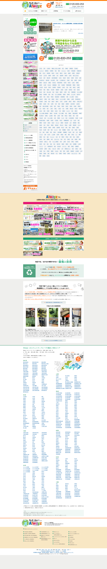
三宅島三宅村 (25, 426)
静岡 (56, 549)
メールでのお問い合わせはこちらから (76, 7)
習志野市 (25, 442)
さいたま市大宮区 (45, 467)
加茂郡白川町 (77, 477)
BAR (80, 129)
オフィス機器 (61, 113)
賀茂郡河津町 (77, 447)
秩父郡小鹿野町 (26, 499)
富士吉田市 (67, 375)
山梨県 (68, 151)
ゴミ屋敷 (53, 134)
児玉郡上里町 (35, 501)
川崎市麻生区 (25, 374)
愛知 (59, 549)
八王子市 (45, 75)
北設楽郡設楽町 (59, 427)
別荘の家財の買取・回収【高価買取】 (30, 535)
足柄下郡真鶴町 (26, 390)
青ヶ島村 (25, 427)
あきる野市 (53, 80)
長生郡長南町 (35, 460)
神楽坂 (80, 132)
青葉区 (49, 82)
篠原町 (61, 92)
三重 (68, 549)
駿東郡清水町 (67, 450)
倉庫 (70, 136)
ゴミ (76, 134)
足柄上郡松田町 (45, 387)
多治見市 (57, 460)
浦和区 (64, 94)
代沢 (65, 139)
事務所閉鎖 (73, 92)
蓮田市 (43, 487)
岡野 (40, 155)
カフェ (79, 125)
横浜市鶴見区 (25, 362)
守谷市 (41, 139)
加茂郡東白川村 (59, 479)
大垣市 (66, 458)
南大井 (41, 92)
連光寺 (80, 80)
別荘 (54, 143)
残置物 (48, 139)
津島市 (75, 404)
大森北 (49, 122)
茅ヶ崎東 (55, 113)
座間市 (73, 73)
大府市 (66, 411)
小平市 (61, 101)
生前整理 (54, 87)
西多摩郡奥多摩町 (35, 423)
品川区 (78, 89)
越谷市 (24, 481)
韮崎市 (75, 377)
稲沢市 (66, 410)
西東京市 (25, 421)
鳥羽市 (57, 488)
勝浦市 (43, 442)
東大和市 (34, 417)
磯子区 (61, 73)
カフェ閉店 (72, 96)
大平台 (60, 77)
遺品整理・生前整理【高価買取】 (30, 533)
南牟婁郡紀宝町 (68, 497)
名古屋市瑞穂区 (68, 396)
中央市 (57, 382)
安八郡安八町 (67, 472)
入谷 (70, 122)
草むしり (55, 538)
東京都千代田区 (42, 120)
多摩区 (44, 155)
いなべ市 (76, 488)
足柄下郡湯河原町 (35, 390)
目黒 (44, 110)
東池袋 (78, 84)
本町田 (72, 77)
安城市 (57, 407)
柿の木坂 (59, 146)
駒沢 (52, 129)
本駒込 (66, 125)
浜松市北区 (67, 435)
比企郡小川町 (35, 495)
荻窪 (66, 117)
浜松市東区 (67, 433)
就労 (63, 68)
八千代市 (43, 443)
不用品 (72, 134)
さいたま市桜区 (45, 468)
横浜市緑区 (25, 368)
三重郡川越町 (58, 493)
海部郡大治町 (58, 422)
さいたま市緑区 (45, 470)
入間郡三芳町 (44, 492)
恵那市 (57, 463)
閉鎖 (62, 115)
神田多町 (74, 125)
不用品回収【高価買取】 (28, 531)
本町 (40, 106)
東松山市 (34, 476)
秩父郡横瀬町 (25, 498)
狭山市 (24, 478)
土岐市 (75, 463)
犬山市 (57, 408)
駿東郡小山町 (58, 452)
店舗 (45, 134)
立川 (40, 132)
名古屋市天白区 (59, 400)
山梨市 (57, 377)
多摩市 (75, 80)
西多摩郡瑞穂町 (35, 421)
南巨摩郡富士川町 (77, 383)
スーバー (55, 129)
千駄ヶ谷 (61, 125)
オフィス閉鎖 (79, 92)
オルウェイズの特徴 (32, 11)
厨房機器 (74, 143)
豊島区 (74, 84)
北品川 (53, 122)
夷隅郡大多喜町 (45, 460)
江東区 (45, 101)
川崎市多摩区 (35, 373)
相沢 (44, 92)
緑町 (80, 77)
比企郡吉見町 (25, 496)
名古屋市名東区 (77, 399)
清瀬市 (43, 417)
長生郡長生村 (35, 459)
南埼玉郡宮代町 (26, 503)
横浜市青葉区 (59, 82)
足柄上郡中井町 (26, 387)
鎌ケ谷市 (43, 445)
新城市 (75, 410)
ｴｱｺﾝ (57, 153)
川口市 (24, 473)
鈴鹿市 (75, 485)
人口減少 (48, 68)
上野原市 (67, 380)
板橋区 (77, 82)
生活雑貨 (63, 84)
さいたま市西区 (26, 467)
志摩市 (57, 490)
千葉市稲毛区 (44, 432)
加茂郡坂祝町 (58, 475)
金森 (47, 136)
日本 (44, 68)
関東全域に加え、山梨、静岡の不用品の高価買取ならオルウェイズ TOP (35, 14)
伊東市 (75, 438)
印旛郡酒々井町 (26, 454)
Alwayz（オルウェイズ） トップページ (30, 528)
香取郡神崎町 (44, 454)
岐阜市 (57, 458)
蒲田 (55, 106)
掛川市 (66, 441)
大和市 (59, 108)
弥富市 (66, 418)
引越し (49, 148)
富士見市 (25, 487)
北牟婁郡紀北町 (77, 496)
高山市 (75, 458)
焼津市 (54, 75)
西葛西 (63, 103)
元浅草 (66, 89)
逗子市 (33, 379)
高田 (64, 151)
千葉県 (77, 127)
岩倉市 (57, 414)
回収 (43, 132)
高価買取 (64, 551)
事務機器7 (65, 132)
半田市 (75, 402)
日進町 (75, 106)
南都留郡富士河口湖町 (60, 388)
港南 (77, 115)
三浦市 (43, 379)
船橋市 (67, 143)
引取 (50, 141)
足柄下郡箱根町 (54, 77)
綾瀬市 (69, 73)
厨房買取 (48, 73)
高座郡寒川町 (25, 385)
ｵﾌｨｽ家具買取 (71, 117)
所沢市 (69, 82)
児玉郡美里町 (44, 499)
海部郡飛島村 (77, 422)
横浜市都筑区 (44, 370)
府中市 (76, 77)
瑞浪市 (66, 461)
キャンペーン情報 (29, 135)
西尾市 (66, 407)
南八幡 (45, 129)
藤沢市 (53, 101)
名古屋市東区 (67, 393)
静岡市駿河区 (67, 432)
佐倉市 (24, 440)
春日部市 (43, 476)
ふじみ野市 (44, 490)
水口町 (70, 75)
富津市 (33, 446)
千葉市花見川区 (35, 432)
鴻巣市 (43, 478)
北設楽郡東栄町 (68, 427)
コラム (27, 159)
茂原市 (33, 438)
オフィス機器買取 (29, 140)
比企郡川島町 (44, 495)
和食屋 (64, 153)
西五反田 (66, 122)
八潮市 (43, 485)
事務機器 (64, 129)
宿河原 (48, 155)
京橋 (55, 117)
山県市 (75, 465)
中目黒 (76, 117)
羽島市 (75, 461)
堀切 (73, 148)
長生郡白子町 (44, 459)
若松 (70, 143)
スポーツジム (56, 139)
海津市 (75, 468)
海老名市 (80, 108)
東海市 (57, 411)
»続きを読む (80, 33)
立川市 (41, 75)
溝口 (74, 115)
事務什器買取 (75, 113)
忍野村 (68, 153)
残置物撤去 (55, 84)
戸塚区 (58, 106)
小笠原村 (34, 427)
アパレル (41, 134)
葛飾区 (63, 110)
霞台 (53, 92)
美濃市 (57, 461)
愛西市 (66, 416)
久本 (62, 148)
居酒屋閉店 (63, 96)
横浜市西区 (44, 362)
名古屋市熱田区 (77, 396)
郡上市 (57, 468)
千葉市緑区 (34, 434)
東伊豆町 (52, 153)
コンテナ (68, 110)
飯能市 (33, 474)
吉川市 (33, 490)
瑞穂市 (57, 466)
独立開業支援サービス (73, 544)
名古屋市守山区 (59, 399)
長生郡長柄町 (25, 460)
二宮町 (45, 84)
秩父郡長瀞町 (44, 498)
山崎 (52, 139)
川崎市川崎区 (25, 371)
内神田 (76, 139)
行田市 (33, 473)
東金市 (33, 440)
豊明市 (66, 414)
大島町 (43, 423)
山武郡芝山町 (25, 457)
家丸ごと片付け (76, 75)
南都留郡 (72, 151)
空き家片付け (42, 80)
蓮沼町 (41, 84)
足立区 (56, 110)
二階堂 (64, 141)
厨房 (48, 129)
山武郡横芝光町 (35, 457)
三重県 (57, 482)
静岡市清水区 (77, 432)
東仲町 (68, 94)
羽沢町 (41, 143)
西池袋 (73, 127)
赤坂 (52, 94)
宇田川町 (41, 141)
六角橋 (41, 151)
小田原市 (43, 377)
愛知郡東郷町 (77, 419)
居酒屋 (54, 127)
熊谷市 (43, 471)
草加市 (43, 479)
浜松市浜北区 (77, 435)
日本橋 (41, 127)
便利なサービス (56, 531)
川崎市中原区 (44, 371)
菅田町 (45, 153)
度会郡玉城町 (67, 494)
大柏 (44, 139)
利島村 (24, 424)
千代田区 (56, 120)
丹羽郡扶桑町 (77, 421)
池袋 (60, 129)
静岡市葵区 (58, 432)
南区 (66, 113)
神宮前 (52, 96)
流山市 (33, 443)
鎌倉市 (41, 82)
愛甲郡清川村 (25, 391)
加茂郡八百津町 (68, 477)
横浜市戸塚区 (25, 366)
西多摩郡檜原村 (26, 423)
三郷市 (33, 487)
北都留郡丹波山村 (77, 388)
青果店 (68, 139)
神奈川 (43, 549)
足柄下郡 (58, 143)
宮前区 (76, 148)
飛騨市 (66, 466)
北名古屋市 (58, 418)
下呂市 (66, 468)
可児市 (66, 465)
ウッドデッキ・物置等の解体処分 (59, 543)
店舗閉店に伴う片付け (50, 551)
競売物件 (59, 87)
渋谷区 (48, 96)
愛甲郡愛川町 (44, 390)
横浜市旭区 (44, 366)
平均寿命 (76, 68)
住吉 (44, 151)
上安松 (73, 82)
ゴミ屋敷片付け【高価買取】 (29, 539)
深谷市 (24, 479)
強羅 (69, 146)
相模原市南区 (25, 376)
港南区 (46, 115)
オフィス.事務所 (55, 141)
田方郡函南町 (58, 450)
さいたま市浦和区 (26, 470)
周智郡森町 (58, 454)
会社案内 (71, 540)
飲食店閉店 (57, 96)
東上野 (70, 132)
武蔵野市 (67, 103)
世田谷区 (70, 89)
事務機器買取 (66, 120)
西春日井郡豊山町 (59, 421)
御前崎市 (57, 446)
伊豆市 (75, 444)
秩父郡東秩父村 (35, 499)
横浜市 (53, 73)
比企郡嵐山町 (25, 495)
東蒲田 (49, 127)
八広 (40, 108)
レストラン (64, 146)
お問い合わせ (78, 11)
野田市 (63, 136)
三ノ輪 (81, 117)
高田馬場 (74, 122)
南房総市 (25, 451)
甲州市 (75, 380)
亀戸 (49, 101)
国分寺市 (25, 415)
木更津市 (34, 437)
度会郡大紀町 (58, 496)
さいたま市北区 (35, 467)
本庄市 (24, 476)
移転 (78, 122)
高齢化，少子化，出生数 (56, 68)
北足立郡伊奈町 (35, 492)
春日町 (45, 103)
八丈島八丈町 (44, 426)
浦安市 (43, 446)
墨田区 (79, 106)
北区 (72, 110)
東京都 (64, 77)
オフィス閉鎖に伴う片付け (31, 142)
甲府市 (57, 375)
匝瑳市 (33, 451)
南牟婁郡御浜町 (59, 497)
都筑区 (51, 113)
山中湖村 (77, 151)
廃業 (69, 134)
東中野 (52, 120)
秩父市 (43, 473)
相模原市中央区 (45, 374)
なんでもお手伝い (57, 542)
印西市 (24, 449)
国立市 (41, 89)
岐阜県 (57, 457)
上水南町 (65, 101)
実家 (48, 153)
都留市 (75, 375)
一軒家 (51, 108)
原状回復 (58, 127)
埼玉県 (65, 82)
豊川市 (66, 404)
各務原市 (57, 465)
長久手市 (67, 419)
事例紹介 (27, 161)
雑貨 (79, 139)
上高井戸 (41, 99)
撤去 (66, 127)
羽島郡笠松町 (67, 469)
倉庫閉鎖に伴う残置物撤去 (31, 145)
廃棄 (79, 134)
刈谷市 (66, 405)
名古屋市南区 (77, 397)
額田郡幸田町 (77, 425)
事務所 (52, 125)
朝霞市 (33, 482)
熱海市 (66, 75)
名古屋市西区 (58, 394)
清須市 (75, 416)
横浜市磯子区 (25, 365)
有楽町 (48, 120)
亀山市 (75, 486)
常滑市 (66, 408)
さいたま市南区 (35, 470)
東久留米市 (25, 418)
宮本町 (68, 129)
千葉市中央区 (25, 432)
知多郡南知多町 (77, 424)
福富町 (52, 151)
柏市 (33, 442)
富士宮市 (67, 438)
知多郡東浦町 (67, 424)
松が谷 (49, 134)
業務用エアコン (67, 148)
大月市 (66, 377)
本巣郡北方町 (77, 474)
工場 (44, 125)
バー (45, 146)
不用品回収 (73, 70)
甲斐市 (75, 378)
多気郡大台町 (58, 494)
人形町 (58, 115)
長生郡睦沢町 (25, 459)
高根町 (70, 113)
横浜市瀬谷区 (35, 368)
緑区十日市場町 (45, 106)
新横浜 (41, 136)
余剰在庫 (56, 125)
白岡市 (24, 492)
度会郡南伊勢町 (68, 496)
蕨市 (33, 481)
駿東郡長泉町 (77, 450)
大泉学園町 (60, 132)
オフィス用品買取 (58, 94)
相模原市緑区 (35, 374)
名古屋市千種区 (59, 393)
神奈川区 (71, 108)
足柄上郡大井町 (35, 387)
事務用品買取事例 (29, 137)
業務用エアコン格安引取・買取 (56, 552)
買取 (40, 73)
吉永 (57, 75)
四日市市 (67, 483)
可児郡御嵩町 (67, 479)
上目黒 (72, 99)
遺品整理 (61, 75)
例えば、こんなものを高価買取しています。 (54, 340)
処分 (44, 136)
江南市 (75, 408)
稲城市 (24, 420)
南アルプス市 (58, 378)
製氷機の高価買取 (45, 552)
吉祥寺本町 (73, 103)
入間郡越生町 (35, 493)
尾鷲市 (66, 486)
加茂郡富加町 (67, 475)
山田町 (45, 148)
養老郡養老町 (77, 469)
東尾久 (73, 141)
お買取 (78, 87)
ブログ (27, 156)
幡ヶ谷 (63, 127)
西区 (70, 87)
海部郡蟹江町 (67, 422)
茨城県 (78, 136)
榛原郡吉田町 (67, 452)
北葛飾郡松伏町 (45, 503)
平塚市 (68, 80)
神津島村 (43, 424)
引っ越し (56, 151)
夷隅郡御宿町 (25, 462)
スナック (41, 146)
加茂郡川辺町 (77, 475)
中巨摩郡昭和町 (59, 385)
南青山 (66, 115)
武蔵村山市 (34, 418)
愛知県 (57, 391)
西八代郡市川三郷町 (69, 382)
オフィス (57, 122)
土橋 (80, 148)
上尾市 (33, 479)
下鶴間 (67, 108)
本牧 (61, 151)
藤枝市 (75, 441)
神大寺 (76, 108)
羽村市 (33, 420)
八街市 (43, 448)
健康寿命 (46, 70)
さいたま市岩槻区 (26, 471)
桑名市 (66, 485)
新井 (49, 99)
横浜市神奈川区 (35, 362)
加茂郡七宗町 (58, 477)
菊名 (47, 143)
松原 (74, 89)
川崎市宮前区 (44, 373)
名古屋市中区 (77, 394)
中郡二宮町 (44, 385)
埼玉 (46, 549)
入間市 (65, 92)
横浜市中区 (25, 363)
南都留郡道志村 (68, 385)
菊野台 (74, 101)
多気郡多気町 (67, 493)
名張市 (57, 486)
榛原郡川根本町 (77, 452)
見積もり (46, 141)
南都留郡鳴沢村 (77, 386)
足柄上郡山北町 (26, 388)
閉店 (59, 103)
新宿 (78, 120)
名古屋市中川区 (59, 397)
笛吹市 (57, 380)
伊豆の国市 (76, 446)
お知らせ (27, 154)
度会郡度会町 (77, 494)
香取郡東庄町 (35, 456)
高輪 (55, 115)
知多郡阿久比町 (59, 424)
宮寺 (69, 92)
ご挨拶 (25, 124)
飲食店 (41, 125)
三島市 (68, 70)
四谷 (73, 132)
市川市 (41, 129)
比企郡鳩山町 (35, 496)
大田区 (51, 106)
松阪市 (57, 485)
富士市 (41, 77)
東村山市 (43, 413)
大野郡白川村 (77, 479)
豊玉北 (57, 99)
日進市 (75, 414)
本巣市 (75, 466)
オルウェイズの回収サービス (74, 533)
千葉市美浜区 (44, 434)
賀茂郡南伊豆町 (59, 449)
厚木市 (49, 87)
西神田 (60, 153)
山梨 (51, 549)
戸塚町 (63, 106)
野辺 (57, 80)
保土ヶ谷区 (49, 92)
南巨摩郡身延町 (59, 383)
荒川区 (68, 141)
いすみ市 (34, 452)
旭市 (42, 440)
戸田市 (43, 481)
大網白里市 (44, 452)
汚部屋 (58, 134)
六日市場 (41, 148)
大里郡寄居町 (44, 501)
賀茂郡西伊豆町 (77, 449)
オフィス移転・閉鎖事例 (44, 113)
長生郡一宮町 (44, 457)
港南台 (72, 146)
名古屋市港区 (67, 397)
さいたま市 (73, 94)
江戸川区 (41, 87)
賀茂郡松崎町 (67, 449)
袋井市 (66, 443)
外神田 (47, 132)
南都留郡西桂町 (77, 385)
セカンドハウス (74, 153)
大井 (77, 132)
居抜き (55, 132)
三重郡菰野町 (67, 491)
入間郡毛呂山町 (26, 493)
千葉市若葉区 (25, 434)
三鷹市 (52, 103)
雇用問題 (71, 68)
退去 (74, 136)
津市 (57, 483)
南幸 (45, 117)
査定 (55, 70)
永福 (72, 139)
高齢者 (66, 68)
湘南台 (57, 101)
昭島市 (43, 410)
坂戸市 (24, 489)
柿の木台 (54, 82)
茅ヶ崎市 (52, 89)
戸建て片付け (79, 101)
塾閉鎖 (58, 117)
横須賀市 (34, 376)
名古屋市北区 (77, 393)
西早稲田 (45, 94)
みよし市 (76, 418)
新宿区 (41, 94)
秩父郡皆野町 (35, 498)
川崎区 (71, 106)
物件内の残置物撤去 (29, 147)
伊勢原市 (78, 73)
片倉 (56, 136)
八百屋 (79, 143)
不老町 (48, 110)
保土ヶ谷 (54, 148)
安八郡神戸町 (77, 471)
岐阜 (65, 549)
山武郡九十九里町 (45, 456)
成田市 (43, 438)
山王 (71, 120)
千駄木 (48, 125)
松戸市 (43, 437)
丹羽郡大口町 (67, 421)
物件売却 (47, 80)
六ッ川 (63, 117)
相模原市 (57, 89)
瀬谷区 (48, 89)
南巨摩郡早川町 (77, 382)
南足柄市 (25, 384)
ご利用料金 (55, 11)
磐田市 (75, 439)
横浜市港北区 (44, 365)
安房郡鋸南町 (35, 462)
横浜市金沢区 (35, 365)
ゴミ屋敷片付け (62, 80)
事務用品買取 (68, 84)
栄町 (51, 132)
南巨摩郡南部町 (68, 383)
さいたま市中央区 (35, 468)
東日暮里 (41, 101)
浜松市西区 (76, 433)
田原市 (57, 416)
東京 (40, 549)
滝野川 (76, 110)
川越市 (41, 96)
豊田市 (75, 405)
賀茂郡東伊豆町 (68, 447)
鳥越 (51, 143)
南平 (47, 108)
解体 (59, 70)
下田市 (75, 443)
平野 (79, 153)
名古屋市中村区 (68, 394)
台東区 (62, 89)
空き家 (57, 73)
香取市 (43, 451)
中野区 (45, 99)
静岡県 (49, 75)
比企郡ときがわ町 (45, 496)
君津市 (24, 446)
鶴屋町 (80, 113)
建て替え (78, 94)
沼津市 (66, 436)
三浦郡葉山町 (44, 384)
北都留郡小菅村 (68, 388)
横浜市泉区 (25, 370)
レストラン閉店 (63, 99)
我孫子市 (25, 445)
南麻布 (62, 122)
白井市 (33, 449)
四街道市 (25, 448)
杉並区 (76, 96)
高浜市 (75, 413)
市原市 (24, 443)
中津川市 (76, 460)
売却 (44, 143)
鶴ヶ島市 (43, 489)
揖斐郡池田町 (67, 474)
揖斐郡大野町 (58, 474)
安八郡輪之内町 (59, 472)
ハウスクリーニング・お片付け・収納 (60, 536)
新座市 (33, 484)
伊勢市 (75, 483)
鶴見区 (52, 110)
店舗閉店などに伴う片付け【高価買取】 (31, 537)
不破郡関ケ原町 (68, 471)
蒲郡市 (75, 407)
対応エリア (71, 535)
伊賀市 (66, 490)
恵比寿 (45, 122)
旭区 (44, 89)
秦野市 (41, 103)
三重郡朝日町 (77, 491)
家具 (59, 84)
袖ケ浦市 (34, 448)
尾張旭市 (67, 413)
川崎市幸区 (34, 371)
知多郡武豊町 (67, 425)
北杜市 (66, 378)
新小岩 (45, 87)
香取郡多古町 (25, 456)
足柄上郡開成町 (35, 388)
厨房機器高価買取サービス (45, 533)
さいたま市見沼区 (26, 468)
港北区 (57, 92)
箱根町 (63, 143)
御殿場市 (77, 146)
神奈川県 (48, 77)
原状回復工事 (50, 146)
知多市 (75, 411)
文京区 (63, 87)
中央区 (65, 73)
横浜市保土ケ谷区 (45, 363)
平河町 (76, 129)
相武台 (74, 87)
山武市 (24, 452)
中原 (56, 103)
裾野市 (57, 444)
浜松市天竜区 (58, 436)
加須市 (43, 474)
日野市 (44, 108)
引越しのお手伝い (57, 540)
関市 (66, 460)
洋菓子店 (45, 127)
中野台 (67, 136)
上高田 (70, 125)
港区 (49, 94)
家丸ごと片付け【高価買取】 (29, 540)
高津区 (70, 115)
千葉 (49, 549)
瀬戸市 (66, 402)
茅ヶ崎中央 (41, 115)
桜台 (61, 139)
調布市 (70, 101)
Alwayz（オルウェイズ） (69, 552)
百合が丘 (49, 84)
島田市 (57, 439)
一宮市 (57, 402)
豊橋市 (66, 400)
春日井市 (57, 404)
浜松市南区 (58, 435)
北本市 (33, 485)
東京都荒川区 (77, 99)
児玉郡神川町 (25, 501)
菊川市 (66, 446)
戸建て (55, 108)
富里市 (43, 449)
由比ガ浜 (45, 82)
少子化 (41, 68)
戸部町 (48, 151)
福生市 (43, 415)
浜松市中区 (58, 433)
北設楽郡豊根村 (77, 427)
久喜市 (24, 485)
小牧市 (57, 410)
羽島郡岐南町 (58, 469)
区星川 (58, 148)
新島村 (33, 424)
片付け (44, 73)
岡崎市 (75, 400)
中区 (67, 87)
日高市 (24, 490)
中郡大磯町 (34, 385)
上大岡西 (50, 115)
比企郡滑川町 (44, 493)
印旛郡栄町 (34, 454)
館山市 (24, 437)
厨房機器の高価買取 (37, 552)
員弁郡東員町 (58, 491)
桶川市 (43, 484)
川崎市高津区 (25, 373)
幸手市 (33, 489)
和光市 (24, 484)
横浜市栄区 (44, 368)
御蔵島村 (34, 426)
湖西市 (66, 444)
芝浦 (61, 141)
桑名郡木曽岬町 (77, 490)
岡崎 (72, 80)
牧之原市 (57, 447)
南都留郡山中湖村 (68, 386)
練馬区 (53, 99)
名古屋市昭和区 (59, 396)
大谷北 (41, 110)
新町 (65, 134)
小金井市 (78, 103)
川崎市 (67, 106)
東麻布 (41, 122)
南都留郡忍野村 (59, 386)
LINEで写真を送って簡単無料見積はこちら (54, 302)
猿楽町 (41, 153)
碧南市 (57, 405)
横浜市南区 (34, 363)
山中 (81, 151)
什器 (72, 129)
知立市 (57, 413)
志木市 (43, 482)
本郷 (67, 96)
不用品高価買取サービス (45, 531)
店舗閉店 (51, 70)
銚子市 (24, 435)
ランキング (41, 70)
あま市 (57, 419)
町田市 (68, 77)
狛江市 (24, 417)
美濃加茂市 (67, 463)
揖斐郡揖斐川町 (77, 472)
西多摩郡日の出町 (45, 421)
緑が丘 (61, 120)
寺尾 (44, 96)
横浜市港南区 (35, 366)
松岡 (44, 77)
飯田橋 (77, 141)
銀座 (69, 127)
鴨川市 (33, 445)
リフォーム (64, 70)
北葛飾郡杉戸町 (35, 503)
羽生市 (33, 478)
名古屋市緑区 (67, 399)
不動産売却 (79, 70)
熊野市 (66, 488)
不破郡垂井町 (58, 471)
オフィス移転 (50, 117)
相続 (55, 146)
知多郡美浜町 (58, 425)
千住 (60, 110)
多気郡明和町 (77, 493)
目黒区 (68, 99)
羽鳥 (48, 103)
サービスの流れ (66, 11)
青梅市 (62, 134)
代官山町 (41, 117)
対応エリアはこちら (59, 7)
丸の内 (75, 120)
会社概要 (25, 130)
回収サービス (44, 11)
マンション (52, 136)
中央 (63, 108)
